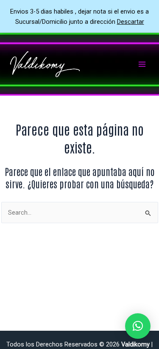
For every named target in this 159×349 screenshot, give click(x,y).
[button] (138, 326)
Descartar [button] (130, 22)
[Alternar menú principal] (142, 64)
